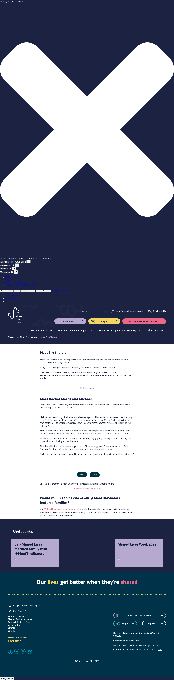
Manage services (13, 280)
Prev (82, 475)
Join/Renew (68, 321)
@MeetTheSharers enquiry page (59, 508)
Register (152, 623)
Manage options (13, 277)
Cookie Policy (11, 295)
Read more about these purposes (21, 285)
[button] (87, 130)
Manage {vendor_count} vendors (20, 282)
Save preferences (43, 291)
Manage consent (7, 679)
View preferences (27, 291)
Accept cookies (6, 291)
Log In (104, 321)
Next (95, 475)
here (160, 649)
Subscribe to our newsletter (17, 639)
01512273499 (159, 311)
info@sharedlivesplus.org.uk (129, 311)
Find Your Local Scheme (140, 615)
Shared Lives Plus (16, 315)
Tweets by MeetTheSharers (87, 488)
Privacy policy (11, 298)
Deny (17, 291)
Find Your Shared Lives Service (142, 321)
